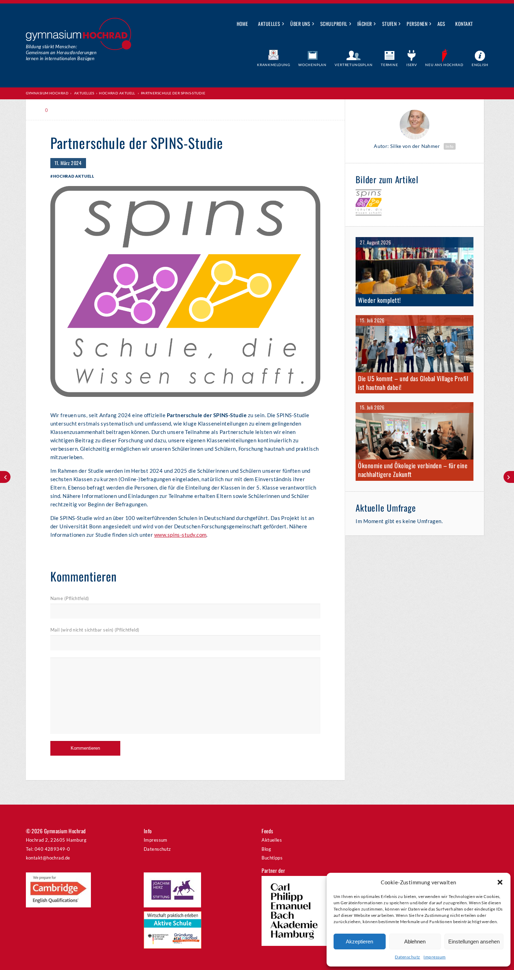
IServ (411, 65)
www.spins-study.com (180, 535)
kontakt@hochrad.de (48, 858)
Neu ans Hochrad (444, 65)
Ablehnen (415, 941)
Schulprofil (333, 23)
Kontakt (464, 23)
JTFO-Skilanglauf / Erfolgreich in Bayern (509, 477)
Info (449, 146)
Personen (417, 23)
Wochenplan (312, 65)
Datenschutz (407, 957)
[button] (500, 882)
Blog (266, 849)
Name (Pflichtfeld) (69, 598)
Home (242, 23)
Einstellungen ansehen (474, 941)
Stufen (389, 23)
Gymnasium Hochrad (47, 93)
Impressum (434, 957)
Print (65, 110)
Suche (483, 24)
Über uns (300, 23)
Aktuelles (269, 23)
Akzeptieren (359, 941)
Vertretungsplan (353, 65)
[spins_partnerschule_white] (368, 203)
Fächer (364, 23)
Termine (389, 65)
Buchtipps (272, 858)
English (480, 65)
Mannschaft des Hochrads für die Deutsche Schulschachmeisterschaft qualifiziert (5, 477)
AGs (441, 23)
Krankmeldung (273, 65)
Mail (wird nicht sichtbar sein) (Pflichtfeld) (95, 630)
